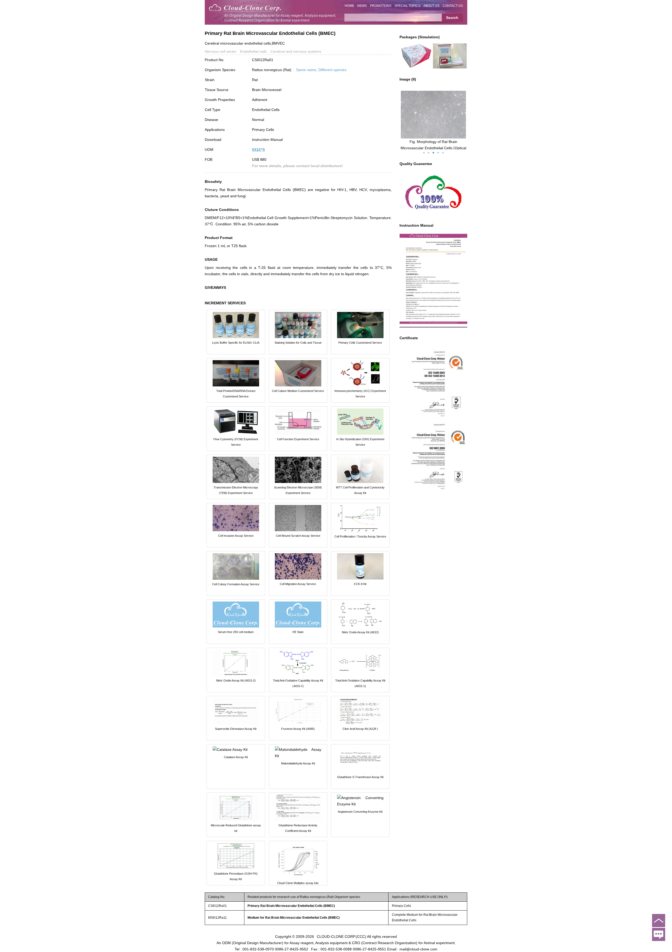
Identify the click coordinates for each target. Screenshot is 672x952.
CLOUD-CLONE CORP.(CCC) (341, 936)
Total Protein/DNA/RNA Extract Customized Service (235, 393)
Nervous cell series (220, 51)
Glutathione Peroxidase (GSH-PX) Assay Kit (236, 876)
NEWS (362, 6)
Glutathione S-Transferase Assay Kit (360, 777)
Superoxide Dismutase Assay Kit (235, 728)
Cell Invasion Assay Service (236, 535)
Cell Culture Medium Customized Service (298, 390)
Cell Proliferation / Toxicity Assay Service (360, 536)
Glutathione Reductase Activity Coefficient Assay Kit (298, 828)
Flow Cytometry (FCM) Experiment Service (235, 442)
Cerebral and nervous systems (295, 51)
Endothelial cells (253, 51)
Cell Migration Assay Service (298, 584)
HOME (349, 6)
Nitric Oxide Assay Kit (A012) (360, 632)
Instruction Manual (267, 139)
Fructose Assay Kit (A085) (298, 728)
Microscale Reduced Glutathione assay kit (236, 828)
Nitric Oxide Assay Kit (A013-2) (236, 680)
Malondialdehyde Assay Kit (298, 763)
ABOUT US (431, 6)
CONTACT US (453, 6)
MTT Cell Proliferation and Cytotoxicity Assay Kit (360, 490)
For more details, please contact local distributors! (297, 166)
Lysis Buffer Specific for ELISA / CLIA (235, 342)
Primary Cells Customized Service (360, 342)
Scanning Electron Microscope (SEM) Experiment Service (298, 490)
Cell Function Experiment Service (298, 439)
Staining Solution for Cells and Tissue (298, 342)
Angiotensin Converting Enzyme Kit (360, 811)
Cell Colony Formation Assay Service (235, 584)
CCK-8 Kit (360, 584)
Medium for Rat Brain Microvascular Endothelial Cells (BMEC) (294, 917)
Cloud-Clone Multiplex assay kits (298, 883)
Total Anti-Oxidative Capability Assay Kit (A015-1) (360, 683)
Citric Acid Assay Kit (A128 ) (360, 728)
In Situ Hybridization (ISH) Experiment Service (360, 442)
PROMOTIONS (380, 6)
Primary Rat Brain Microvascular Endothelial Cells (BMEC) (291, 906)
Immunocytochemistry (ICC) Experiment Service (360, 393)
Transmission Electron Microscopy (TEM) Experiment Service (236, 490)
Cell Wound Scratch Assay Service (298, 535)
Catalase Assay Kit (236, 757)
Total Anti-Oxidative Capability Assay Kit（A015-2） (298, 683)
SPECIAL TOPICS (407, 6)
